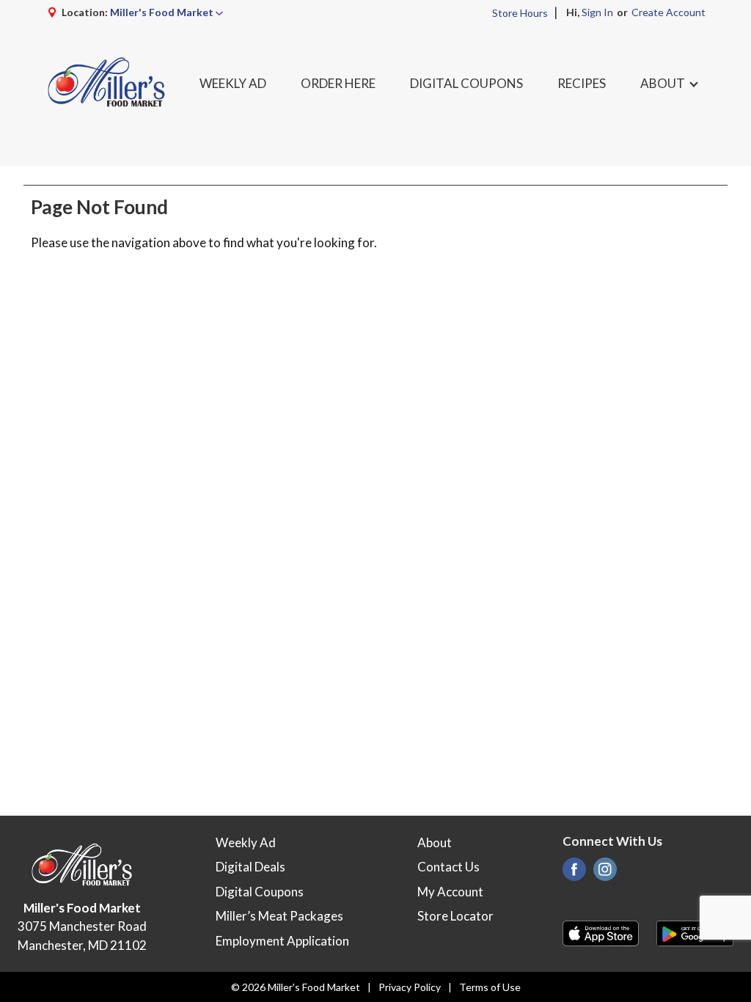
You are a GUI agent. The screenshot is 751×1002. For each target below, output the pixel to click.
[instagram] (605, 873)
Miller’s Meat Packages (279, 916)
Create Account (668, 12)
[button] (166, 12)
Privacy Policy (409, 987)
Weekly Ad (246, 842)
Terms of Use (490, 987)
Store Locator (455, 916)
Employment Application (282, 940)
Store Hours (520, 13)
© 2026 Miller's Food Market (295, 987)
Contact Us (448, 866)
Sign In (597, 12)
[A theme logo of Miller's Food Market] (107, 83)
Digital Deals (250, 866)
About (434, 842)
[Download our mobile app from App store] (601, 932)
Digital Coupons (260, 891)
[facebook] (574, 873)
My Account (450, 891)
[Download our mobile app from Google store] (694, 932)
